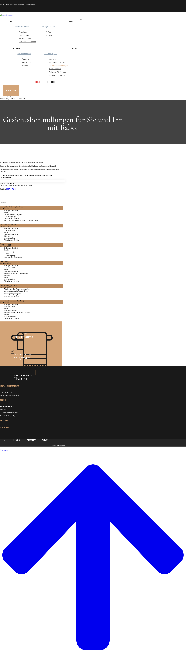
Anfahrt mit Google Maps (8, 416)
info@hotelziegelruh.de (17, 4)
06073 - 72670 (4, 4)
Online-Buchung (30, 4)
